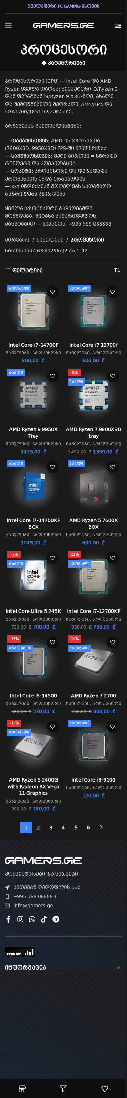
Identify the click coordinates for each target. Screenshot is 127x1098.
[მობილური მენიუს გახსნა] (8, 25)
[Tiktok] (44, 919)
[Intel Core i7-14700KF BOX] (33, 486)
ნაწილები (50, 240)
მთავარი (17, 240)
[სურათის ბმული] (43, 860)
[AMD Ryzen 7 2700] (93, 661)
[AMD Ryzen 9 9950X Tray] (33, 395)
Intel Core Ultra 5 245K (33, 611)
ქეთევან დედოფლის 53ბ (47, 887)
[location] (63, 1018)
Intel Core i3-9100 (93, 780)
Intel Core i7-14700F (33, 345)
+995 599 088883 (34, 896)
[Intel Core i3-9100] (93, 745)
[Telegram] (55, 919)
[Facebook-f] (8, 919)
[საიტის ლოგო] (63, 25)
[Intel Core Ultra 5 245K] (33, 577)
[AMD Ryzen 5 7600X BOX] (93, 486)
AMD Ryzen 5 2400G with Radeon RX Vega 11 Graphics (33, 786)
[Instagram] (20, 919)
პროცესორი (46, 353)
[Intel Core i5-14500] (33, 661)
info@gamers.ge (33, 905)
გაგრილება (21, 194)
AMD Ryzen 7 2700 (93, 695)
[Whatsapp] (32, 919)
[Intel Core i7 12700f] (93, 311)
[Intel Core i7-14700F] (33, 311)
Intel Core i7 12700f (93, 345)
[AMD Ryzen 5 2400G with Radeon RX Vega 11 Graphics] (33, 745)
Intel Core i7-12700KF (93, 611)
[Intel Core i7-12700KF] (93, 577)
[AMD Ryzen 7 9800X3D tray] (93, 395)
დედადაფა (93, 171)
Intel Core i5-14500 (33, 695)
